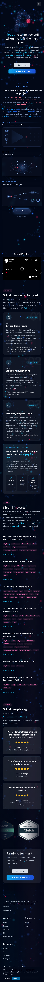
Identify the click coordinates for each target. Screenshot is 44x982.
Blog (4, 933)
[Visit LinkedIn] (10, 967)
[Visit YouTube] (19, 967)
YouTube (6, 955)
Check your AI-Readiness (22, 71)
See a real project (22, 211)
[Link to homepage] (4, 4)
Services (6, 929)
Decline (7, 978)
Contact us (22, 65)
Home (5, 922)
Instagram (7, 959)
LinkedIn (6, 948)
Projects (6, 926)
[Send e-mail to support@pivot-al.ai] (5, 967)
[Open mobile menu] (39, 4)
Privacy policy (8, 974)
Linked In (27, 922)
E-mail (26, 926)
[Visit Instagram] (23, 967)
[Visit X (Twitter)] (14, 967)
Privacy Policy (8, 936)
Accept (16, 978)
